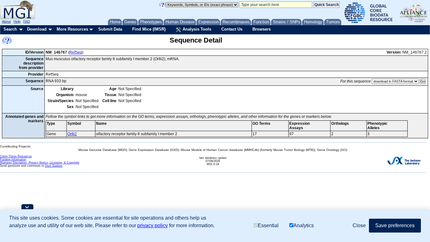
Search (10, 29)
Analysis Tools (196, 29)
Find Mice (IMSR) (149, 29)
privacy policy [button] (152, 225)
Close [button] (359, 225)
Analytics (303, 225)
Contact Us (231, 29)
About (6, 21)
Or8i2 (72, 134)
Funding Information (13, 159)
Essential (268, 225)
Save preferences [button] (395, 225)
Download (37, 29)
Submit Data (110, 29)
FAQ (26, 21)
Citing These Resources (16, 156)
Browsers (261, 29)
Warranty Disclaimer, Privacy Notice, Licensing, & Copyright (39, 162)
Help (17, 21)
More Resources (72, 29)
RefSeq (75, 52)
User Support (53, 165)
